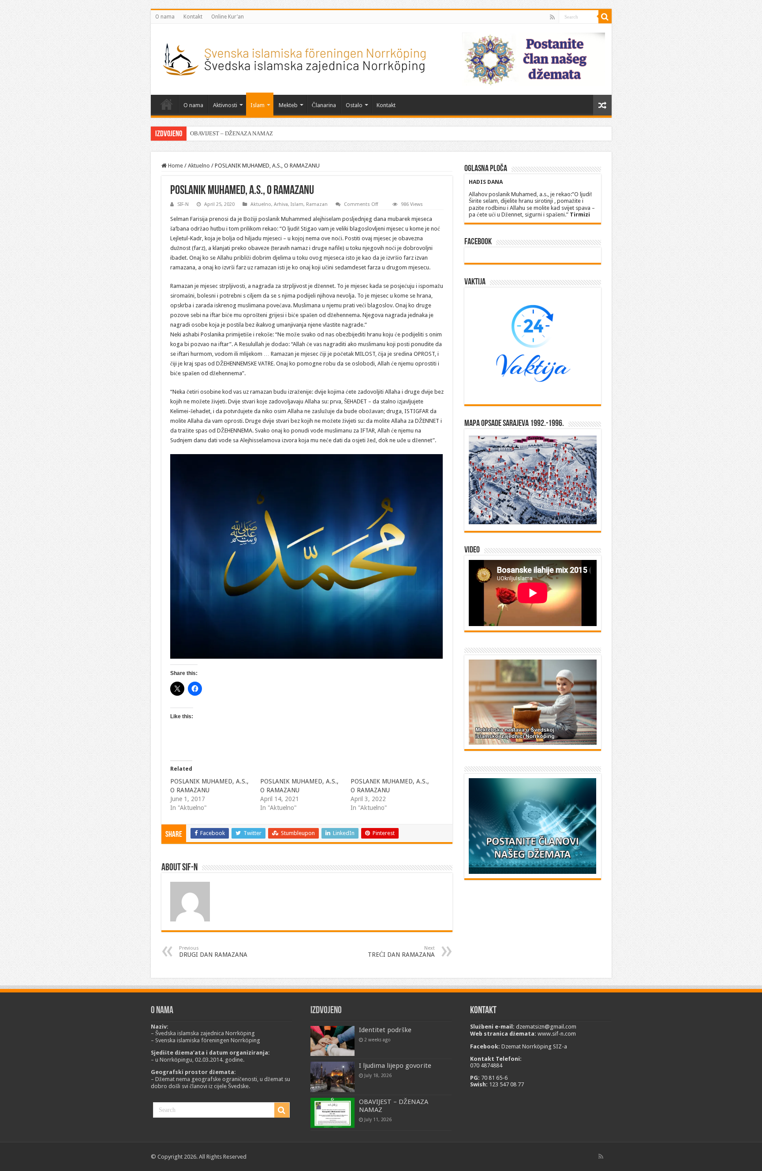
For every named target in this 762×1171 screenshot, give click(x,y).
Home (175, 165)
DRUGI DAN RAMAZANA (213, 951)
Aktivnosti (225, 105)
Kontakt (192, 17)
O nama (165, 17)
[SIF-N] (293, 57)
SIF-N (183, 204)
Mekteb (288, 105)
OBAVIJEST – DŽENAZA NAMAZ (231, 133)
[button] (306, 556)
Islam (257, 105)
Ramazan (317, 204)
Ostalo (354, 105)
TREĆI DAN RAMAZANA (401, 951)
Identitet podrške (385, 1030)
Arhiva (281, 204)
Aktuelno (199, 165)
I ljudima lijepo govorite (395, 1066)
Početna (166, 104)
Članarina (324, 105)
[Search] (605, 16)
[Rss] (552, 17)
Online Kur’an (227, 17)
